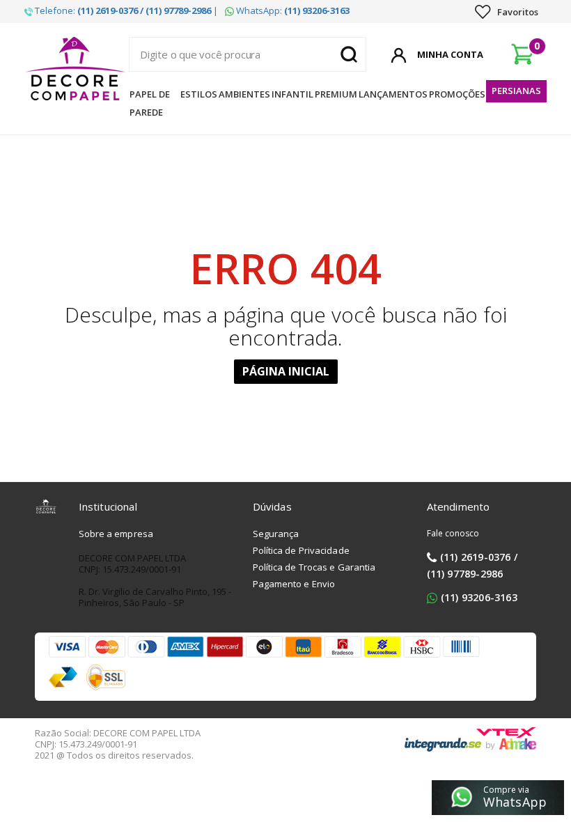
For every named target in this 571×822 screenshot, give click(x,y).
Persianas (516, 90)
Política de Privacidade (301, 550)
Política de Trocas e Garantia (314, 567)
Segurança (276, 533)
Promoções (457, 94)
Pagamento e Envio (294, 583)
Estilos (198, 94)
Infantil (292, 94)
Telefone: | (125, 10)
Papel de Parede (150, 103)
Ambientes (244, 94)
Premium (336, 94)
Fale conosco (453, 533)
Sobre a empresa (116, 533)
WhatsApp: (292, 10)
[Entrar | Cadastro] (398, 53)
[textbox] (247, 54)
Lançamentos (393, 94)
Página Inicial (285, 371)
